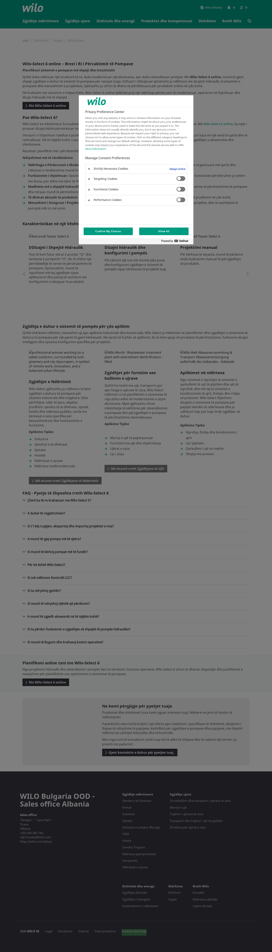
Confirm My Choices (108, 231)
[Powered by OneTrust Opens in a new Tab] (176, 241)
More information (95, 149)
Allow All (163, 231)
